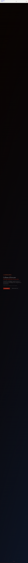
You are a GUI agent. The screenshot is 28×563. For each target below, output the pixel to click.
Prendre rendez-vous (15, 288)
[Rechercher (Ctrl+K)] (16, 1)
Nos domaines (6, 288)
